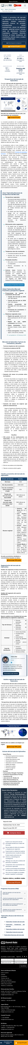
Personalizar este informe (11, 673)
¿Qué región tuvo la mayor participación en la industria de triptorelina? (13, 904)
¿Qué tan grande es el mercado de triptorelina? (11, 893)
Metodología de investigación (14, 43)
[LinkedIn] (11, 662)
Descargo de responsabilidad (8, 981)
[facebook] (22, 957)
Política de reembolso (6, 980)
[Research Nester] (6, 5)
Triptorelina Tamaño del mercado (15, 921)
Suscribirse (23, 966)
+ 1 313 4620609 (5, 1017)
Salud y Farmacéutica (10, 9)
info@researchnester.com (7, 994)
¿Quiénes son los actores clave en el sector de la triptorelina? (12, 910)
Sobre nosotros (5, 972)
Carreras (3, 974)
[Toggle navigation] (25, 5)
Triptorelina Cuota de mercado (14, 932)
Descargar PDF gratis (15, 46)
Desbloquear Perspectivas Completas (15, 284)
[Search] (25, 1)
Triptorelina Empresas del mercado (14, 935)
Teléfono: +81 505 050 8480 (8, 1010)
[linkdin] (24, 957)
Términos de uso (5, 978)
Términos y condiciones (7, 985)
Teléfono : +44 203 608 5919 (8, 1000)
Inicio (2, 9)
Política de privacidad (6, 983)
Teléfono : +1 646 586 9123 (7, 1027)
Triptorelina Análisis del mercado (15, 929)
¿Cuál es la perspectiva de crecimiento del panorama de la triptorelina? (13, 898)
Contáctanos (4, 976)
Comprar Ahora (15, 833)
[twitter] (26, 957)
